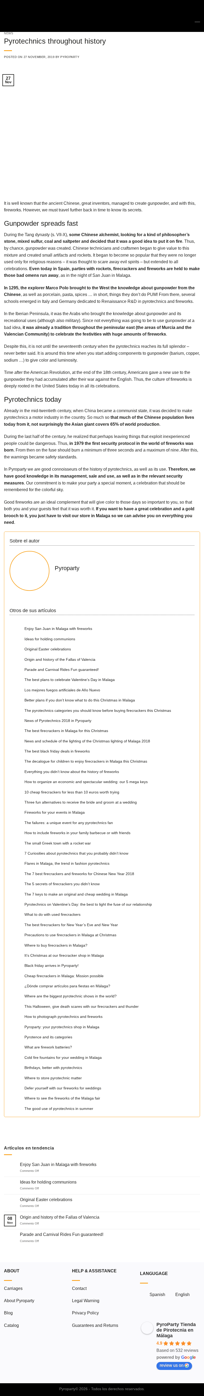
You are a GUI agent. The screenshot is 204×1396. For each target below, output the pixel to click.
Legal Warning (85, 1300)
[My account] (188, 16)
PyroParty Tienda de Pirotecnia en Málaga (176, 1330)
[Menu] (7, 15)
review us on (172, 1365)
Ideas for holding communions (48, 1182)
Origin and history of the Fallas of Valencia (59, 1217)
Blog (8, 1313)
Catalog (11, 1325)
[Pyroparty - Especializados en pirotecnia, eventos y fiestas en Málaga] (102, 16)
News (8, 33)
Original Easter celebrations (46, 1199)
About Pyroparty (19, 1300)
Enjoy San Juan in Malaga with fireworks (58, 1164)
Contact (79, 1288)
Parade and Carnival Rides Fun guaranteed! (61, 1234)
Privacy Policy (85, 1313)
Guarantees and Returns (95, 1325)
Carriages (13, 1288)
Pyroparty (69, 56)
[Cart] (197, 16)
